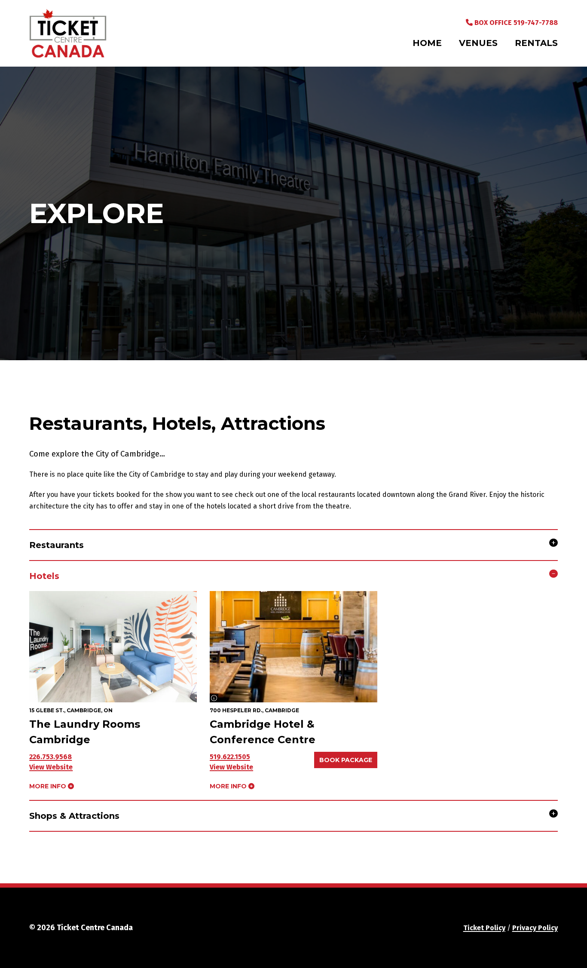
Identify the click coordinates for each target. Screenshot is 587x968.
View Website (51, 767)
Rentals (536, 43)
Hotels (44, 576)
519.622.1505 (230, 757)
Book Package (345, 760)
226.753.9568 (50, 757)
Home (427, 43)
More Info (48, 786)
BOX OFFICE (515, 22)
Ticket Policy (484, 928)
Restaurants (56, 545)
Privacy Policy (535, 928)
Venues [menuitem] (478, 43)
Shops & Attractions (74, 816)
